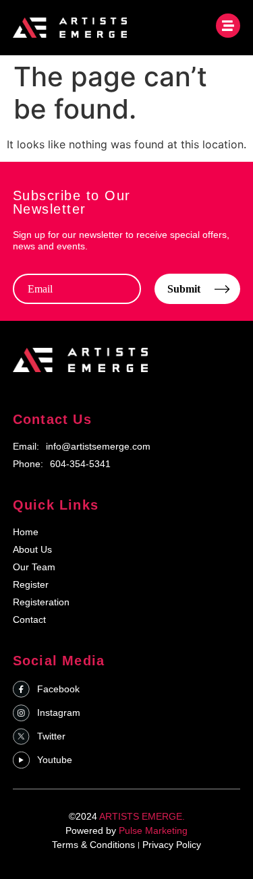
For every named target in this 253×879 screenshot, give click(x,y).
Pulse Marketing (153, 830)
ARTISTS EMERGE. (142, 816)
